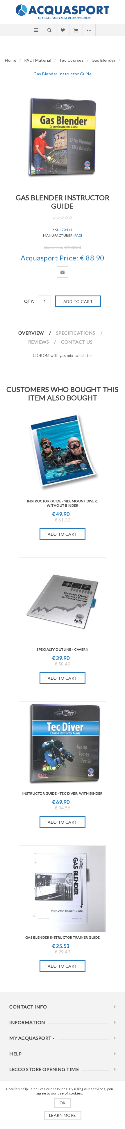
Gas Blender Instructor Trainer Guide (62, 937)
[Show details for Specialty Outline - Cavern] (62, 601)
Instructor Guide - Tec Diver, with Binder (62, 793)
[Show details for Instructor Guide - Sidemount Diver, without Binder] (62, 452)
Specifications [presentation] (75, 332)
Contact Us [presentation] (76, 341)
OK (63, 1103)
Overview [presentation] (31, 332)
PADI (78, 235)
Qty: (29, 301)
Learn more (62, 1115)
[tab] (37, 332)
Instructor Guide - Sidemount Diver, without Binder (62, 503)
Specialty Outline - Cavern (62, 649)
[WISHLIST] (62, 30)
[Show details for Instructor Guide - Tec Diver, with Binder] (62, 745)
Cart (75, 30)
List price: (53, 247)
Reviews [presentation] (38, 341)
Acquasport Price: (49, 257)
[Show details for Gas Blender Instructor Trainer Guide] (62, 889)
